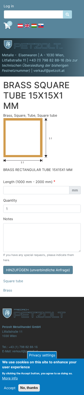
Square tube (13, 281)
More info (10, 378)
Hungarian (34, 28)
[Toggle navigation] (74, 45)
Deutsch (20, 28)
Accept (10, 388)
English (27, 28)
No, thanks (29, 388)
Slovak (41, 28)
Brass (7, 290)
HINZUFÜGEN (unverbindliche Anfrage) (38, 270)
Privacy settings (42, 355)
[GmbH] (35, 45)
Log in (9, 6)
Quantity (10, 200)
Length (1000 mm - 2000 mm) (28, 182)
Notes (8, 219)
